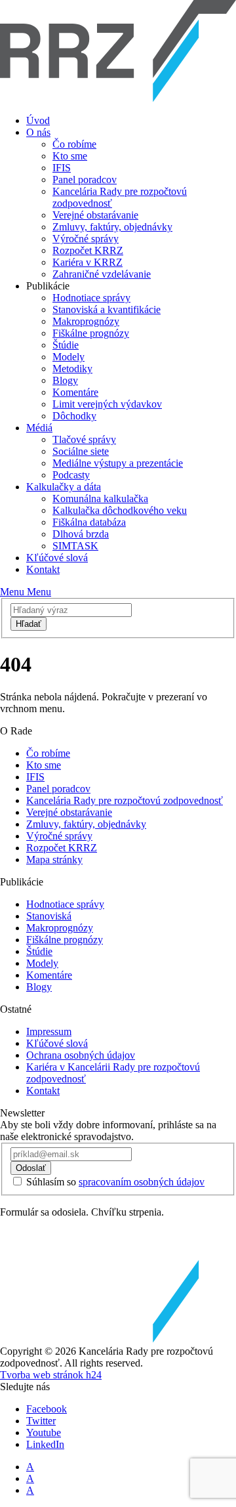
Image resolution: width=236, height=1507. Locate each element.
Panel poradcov (84, 179)
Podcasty (71, 474)
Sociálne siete (80, 451)
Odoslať (31, 1168)
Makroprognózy (85, 321)
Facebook (46, 1408)
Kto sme (69, 155)
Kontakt (43, 569)
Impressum (48, 1031)
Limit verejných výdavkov (107, 404)
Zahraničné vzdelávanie (101, 274)
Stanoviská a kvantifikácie (106, 309)
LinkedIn (45, 1444)
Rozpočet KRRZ (87, 250)
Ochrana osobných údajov (80, 1055)
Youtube (43, 1432)
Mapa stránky (54, 859)
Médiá (39, 427)
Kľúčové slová (57, 557)
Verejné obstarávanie (95, 215)
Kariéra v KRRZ (87, 262)
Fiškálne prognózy (90, 333)
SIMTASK (75, 545)
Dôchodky (74, 415)
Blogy (65, 380)
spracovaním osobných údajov (142, 1181)
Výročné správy (85, 238)
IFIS (61, 167)
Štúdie (65, 344)
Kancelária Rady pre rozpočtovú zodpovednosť (124, 800)
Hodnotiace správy (91, 297)
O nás (38, 132)
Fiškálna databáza (89, 522)
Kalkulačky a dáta (63, 486)
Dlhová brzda (80, 534)
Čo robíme (74, 144)
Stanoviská (48, 916)
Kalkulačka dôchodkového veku (119, 510)
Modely (68, 356)
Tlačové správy (84, 439)
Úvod (38, 120)
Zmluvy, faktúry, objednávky (112, 226)
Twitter (41, 1420)
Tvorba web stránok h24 (51, 1374)
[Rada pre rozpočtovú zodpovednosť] (118, 98)
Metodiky (72, 368)
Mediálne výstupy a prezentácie (117, 463)
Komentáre (75, 392)
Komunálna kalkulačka (100, 498)
